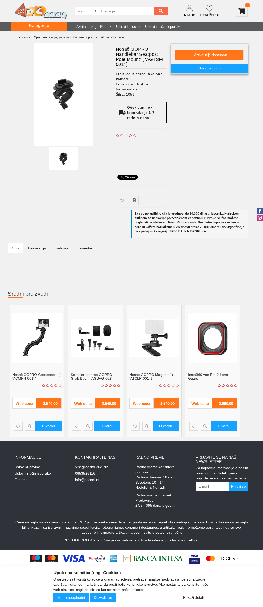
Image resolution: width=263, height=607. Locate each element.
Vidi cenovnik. (187, 222)
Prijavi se (238, 486)
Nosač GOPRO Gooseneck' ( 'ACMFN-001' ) (36, 376)
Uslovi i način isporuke (163, 26)
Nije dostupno (209, 68)
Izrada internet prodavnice (162, 540)
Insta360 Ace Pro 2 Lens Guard (208, 376)
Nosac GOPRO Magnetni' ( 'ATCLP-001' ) (151, 376)
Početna (24, 37)
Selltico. (193, 540)
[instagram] (260, 218)
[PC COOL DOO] (41, 11)
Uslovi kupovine (129, 26)
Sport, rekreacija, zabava (51, 37)
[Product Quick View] (29, 426)
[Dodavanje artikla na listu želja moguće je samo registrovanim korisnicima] (121, 200)
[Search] (161, 11)
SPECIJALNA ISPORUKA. (188, 231)
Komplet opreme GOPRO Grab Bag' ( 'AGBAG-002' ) (93, 376)
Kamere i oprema (85, 37)
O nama (21, 480)
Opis (15, 248)
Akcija (81, 26)
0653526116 (85, 473)
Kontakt (106, 26)
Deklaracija (37, 248)
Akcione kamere (112, 37)
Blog (93, 26)
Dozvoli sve (103, 597)
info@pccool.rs (87, 480)
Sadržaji (61, 248)
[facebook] (260, 211)
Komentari (85, 248)
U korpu (48, 426)
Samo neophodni (71, 597)
